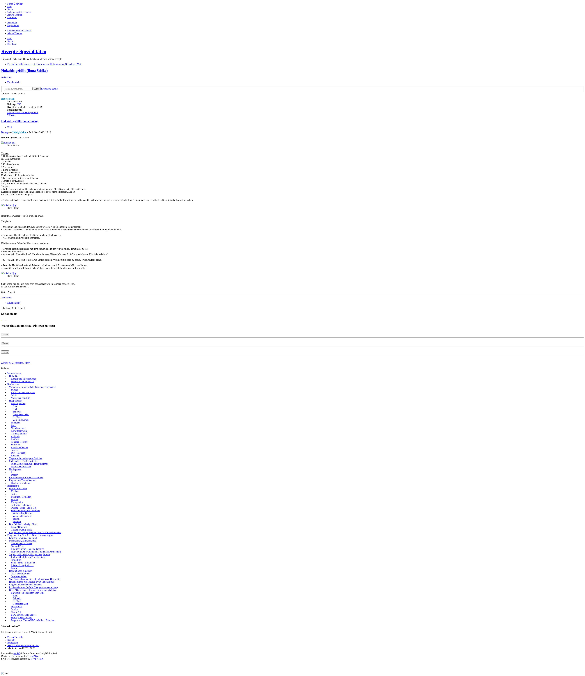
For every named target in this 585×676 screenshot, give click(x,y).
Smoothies (16, 560)
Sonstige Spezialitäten (21, 617)
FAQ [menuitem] (9, 6)
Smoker (14, 609)
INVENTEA (37, 659)
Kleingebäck (17, 502)
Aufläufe (15, 436)
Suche (36, 89)
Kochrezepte (13, 384)
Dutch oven (16, 606)
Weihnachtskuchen (22, 516)
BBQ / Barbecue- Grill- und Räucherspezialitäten (33, 590)
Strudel (14, 499)
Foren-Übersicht (15, 637)
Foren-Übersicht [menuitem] (15, 3)
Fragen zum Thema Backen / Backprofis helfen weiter (35, 532)
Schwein (17, 411)
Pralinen (17, 521)
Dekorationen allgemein (20, 571)
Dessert (14, 474)
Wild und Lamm (20, 420)
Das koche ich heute (20, 483)
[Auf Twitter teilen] (2, 319)
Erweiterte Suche (49, 88)
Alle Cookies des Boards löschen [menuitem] (23, 645)
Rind (15, 406)
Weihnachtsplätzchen (23, 513)
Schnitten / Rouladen (21, 496)
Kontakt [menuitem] (11, 640)
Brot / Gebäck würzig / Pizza (23, 524)
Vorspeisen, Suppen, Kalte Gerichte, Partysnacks (32, 387)
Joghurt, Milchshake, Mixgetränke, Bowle (29, 554)
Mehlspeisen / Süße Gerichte (23, 461)
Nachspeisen (15, 469)
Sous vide (15, 444)
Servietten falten (19, 576)
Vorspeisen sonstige (20, 398)
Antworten (6, 77)
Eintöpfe (15, 439)
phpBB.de (35, 656)
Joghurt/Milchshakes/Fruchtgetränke (28, 557)
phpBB (16, 653)
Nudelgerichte (18, 428)
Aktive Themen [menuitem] (14, 14)
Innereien (15, 422)
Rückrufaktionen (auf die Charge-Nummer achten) (33, 587)
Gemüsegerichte (19, 433)
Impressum (12, 642)
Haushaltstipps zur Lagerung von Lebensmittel (31, 582)
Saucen (14, 450)
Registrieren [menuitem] (13, 25)
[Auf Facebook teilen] (1, 319)
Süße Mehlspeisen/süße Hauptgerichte (29, 464)
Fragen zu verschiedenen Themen (25, 584)
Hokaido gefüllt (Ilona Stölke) (24, 71)
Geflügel (17, 417)
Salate (14, 395)
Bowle (14, 568)
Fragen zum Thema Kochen (22, 480)
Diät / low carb (18, 453)
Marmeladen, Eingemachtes (22, 540)
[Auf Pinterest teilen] (6, 319)
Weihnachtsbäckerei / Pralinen (25, 510)
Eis (12, 472)
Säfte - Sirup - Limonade (23, 562)
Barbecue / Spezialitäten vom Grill (27, 593)
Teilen (5, 335)
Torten (14, 494)
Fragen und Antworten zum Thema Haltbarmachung (36, 551)
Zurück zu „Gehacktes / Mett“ (15, 363)
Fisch (13, 425)
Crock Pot (16, 612)
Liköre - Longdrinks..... (22, 565)
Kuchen (15, 491)
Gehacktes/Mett (20, 603)
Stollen (16, 518)
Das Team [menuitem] (12, 17)
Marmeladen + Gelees (21, 543)
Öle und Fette (17, 546)
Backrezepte (13, 485)
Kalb (15, 409)
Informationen (14, 373)
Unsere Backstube (18, 488)
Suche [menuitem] (10, 9)
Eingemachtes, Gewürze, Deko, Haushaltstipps (30, 535)
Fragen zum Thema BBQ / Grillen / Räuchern (33, 620)
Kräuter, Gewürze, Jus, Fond (23, 538)
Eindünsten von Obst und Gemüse (27, 549)
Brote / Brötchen (19, 527)
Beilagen (15, 455)
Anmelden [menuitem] (12, 22)
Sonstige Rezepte (19, 442)
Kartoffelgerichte (19, 431)
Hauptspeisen (15, 400)
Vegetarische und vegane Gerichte (25, 458)
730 (19, 104)
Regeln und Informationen (23, 378)
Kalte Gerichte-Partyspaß (23, 392)
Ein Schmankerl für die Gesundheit (26, 477)
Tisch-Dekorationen (20, 573)
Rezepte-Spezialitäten (23, 51)
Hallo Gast (14, 376)
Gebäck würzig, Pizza (21, 529)
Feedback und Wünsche (22, 381)
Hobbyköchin (7, 98)
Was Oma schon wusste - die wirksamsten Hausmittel (34, 579)
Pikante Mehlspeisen (21, 466)
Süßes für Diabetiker (21, 505)
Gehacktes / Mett (21, 414)
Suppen (14, 389)
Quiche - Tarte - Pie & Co (23, 507)
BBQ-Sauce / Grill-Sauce (23, 614)
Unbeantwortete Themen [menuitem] (19, 12)
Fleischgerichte (18, 403)
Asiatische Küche (19, 447)
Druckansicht (13, 82)
